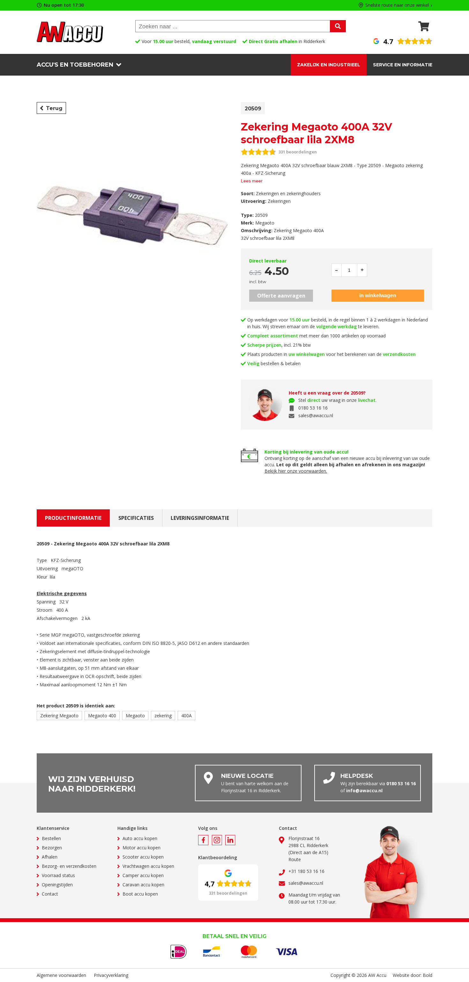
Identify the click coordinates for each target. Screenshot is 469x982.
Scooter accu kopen (143, 857)
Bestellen (51, 838)
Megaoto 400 (102, 716)
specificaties (136, 517)
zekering (163, 716)
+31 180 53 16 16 (306, 871)
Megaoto (135, 716)
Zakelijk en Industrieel (328, 65)
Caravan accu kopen (143, 885)
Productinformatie (73, 517)
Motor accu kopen (141, 848)
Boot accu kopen (140, 894)
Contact (50, 894)
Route (294, 859)
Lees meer (252, 180)
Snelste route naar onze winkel (397, 5)
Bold (427, 975)
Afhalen (49, 857)
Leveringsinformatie (200, 517)
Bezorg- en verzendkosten (69, 866)
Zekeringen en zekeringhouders (288, 193)
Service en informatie (402, 65)
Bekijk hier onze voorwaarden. (295, 471)
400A (186, 716)
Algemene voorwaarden (61, 975)
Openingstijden (57, 885)
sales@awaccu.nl (315, 415)
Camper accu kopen (143, 875)
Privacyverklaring (111, 975)
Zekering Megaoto (59, 716)
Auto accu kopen (140, 838)
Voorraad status (58, 875)
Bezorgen (52, 848)
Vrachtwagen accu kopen (148, 866)
